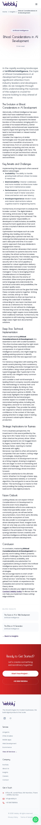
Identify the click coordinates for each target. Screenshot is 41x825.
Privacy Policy (13, 817)
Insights (13, 12)
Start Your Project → (21, 673)
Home (5, 12)
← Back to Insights (10, 636)
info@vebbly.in (11, 799)
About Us (6, 768)
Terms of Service (26, 817)
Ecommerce (7, 747)
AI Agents (6, 732)
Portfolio (6, 765)
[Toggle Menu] (36, 4)
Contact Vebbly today (12, 591)
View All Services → (10, 752)
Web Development (9, 743)
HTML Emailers (8, 736)
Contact (6, 780)
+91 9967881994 (20, 681)
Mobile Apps (7, 740)
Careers (5, 776)
